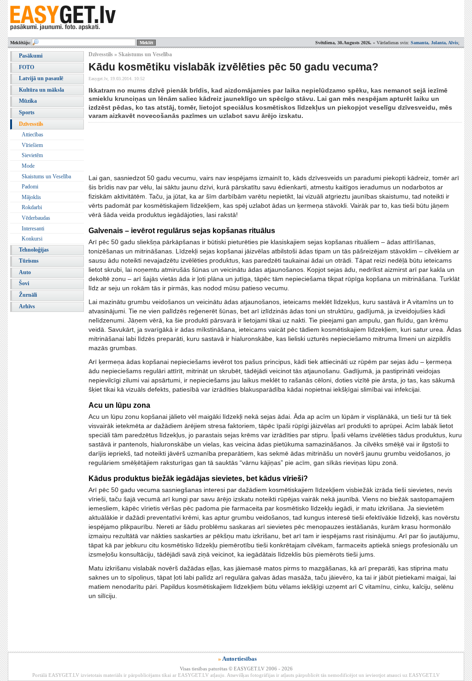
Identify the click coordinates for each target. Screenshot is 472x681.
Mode (28, 166)
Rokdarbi (32, 207)
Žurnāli (28, 295)
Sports (27, 112)
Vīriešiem (32, 145)
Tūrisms (29, 261)
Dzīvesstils (31, 124)
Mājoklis (31, 197)
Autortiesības (239, 658)
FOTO (26, 67)
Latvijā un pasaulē (41, 78)
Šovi (24, 283)
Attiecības (32, 134)
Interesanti (33, 228)
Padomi (30, 186)
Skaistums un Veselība (46, 176)
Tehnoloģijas (34, 250)
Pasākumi (30, 56)
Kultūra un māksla (41, 90)
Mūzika (28, 101)
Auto (25, 272)
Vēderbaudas (36, 218)
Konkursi (32, 238)
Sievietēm (32, 155)
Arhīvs (27, 306)
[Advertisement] (256, 148)
